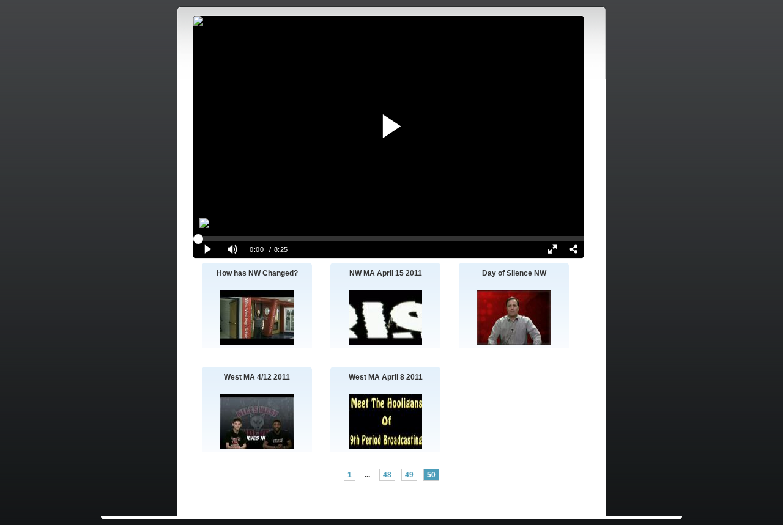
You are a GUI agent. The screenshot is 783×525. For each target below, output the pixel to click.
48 (387, 475)
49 (409, 475)
